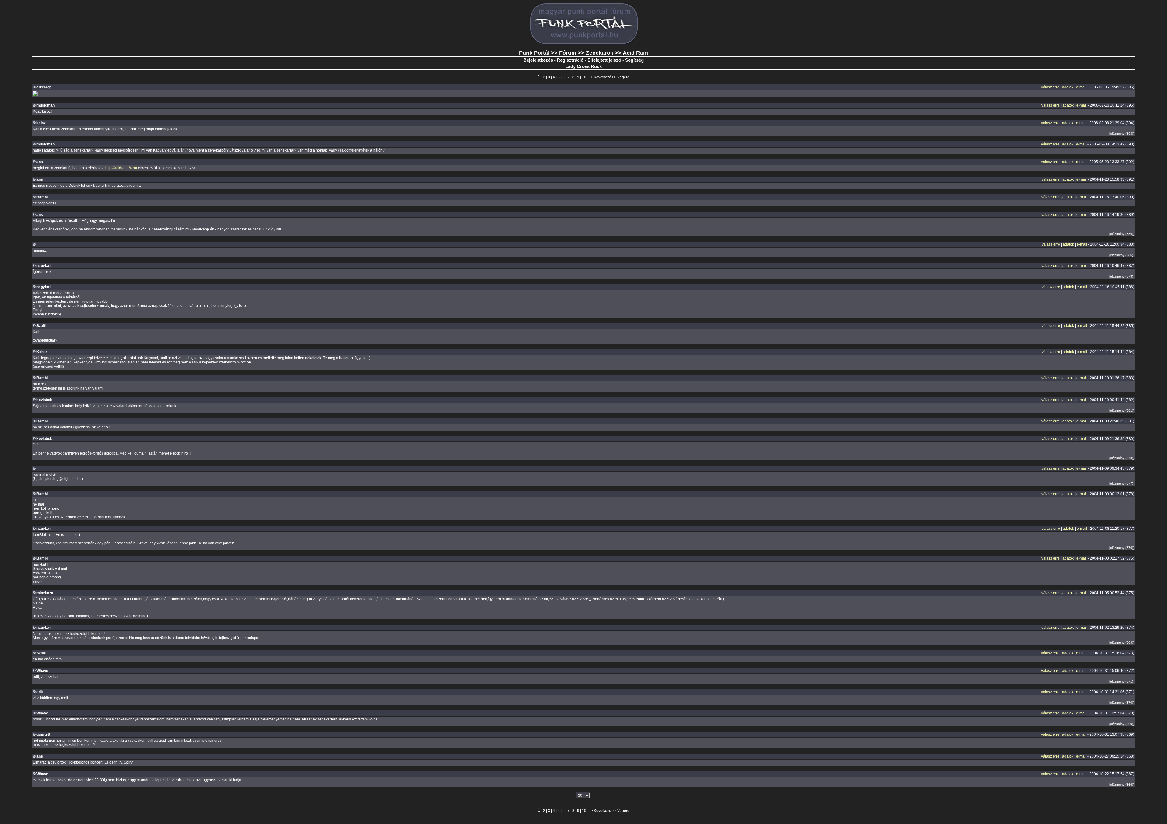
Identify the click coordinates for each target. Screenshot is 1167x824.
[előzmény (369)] (1121, 642)
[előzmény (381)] (1121, 410)
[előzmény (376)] (1121, 548)
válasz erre (1050, 87)
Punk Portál (534, 53)
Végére (623, 77)
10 (584, 77)
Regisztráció (570, 60)
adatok (1067, 87)
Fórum (567, 53)
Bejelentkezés (538, 60)
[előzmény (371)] (1121, 681)
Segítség (634, 60)
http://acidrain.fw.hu (121, 168)
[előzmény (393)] (1121, 133)
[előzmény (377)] (1121, 483)
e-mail (1081, 87)
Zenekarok (599, 53)
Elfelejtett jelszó (604, 60)
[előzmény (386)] (1121, 234)
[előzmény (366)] (1121, 784)
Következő (602, 77)
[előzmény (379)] (1121, 276)
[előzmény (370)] (1121, 702)
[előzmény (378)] (1121, 458)
